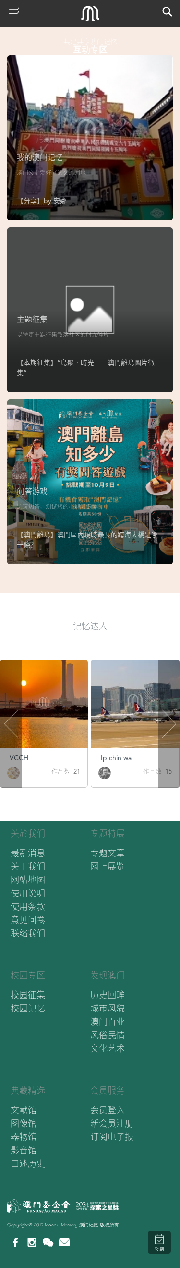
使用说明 (28, 893)
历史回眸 (107, 995)
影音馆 (23, 1150)
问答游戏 (32, 491)
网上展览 (107, 866)
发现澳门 (107, 975)
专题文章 (107, 853)
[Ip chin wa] (104, 772)
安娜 (60, 200)
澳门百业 (107, 1022)
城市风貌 (107, 1008)
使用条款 (28, 907)
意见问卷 (28, 920)
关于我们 (28, 866)
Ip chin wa (116, 758)
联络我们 (28, 933)
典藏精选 (28, 1090)
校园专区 (28, 975)
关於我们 (28, 833)
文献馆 (23, 1110)
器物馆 (23, 1137)
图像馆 (23, 1123)
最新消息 (28, 853)
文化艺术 (107, 1048)
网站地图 (28, 880)
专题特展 (107, 833)
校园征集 (28, 995)
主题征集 (32, 319)
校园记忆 (28, 1008)
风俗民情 (107, 1035)
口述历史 (28, 1164)
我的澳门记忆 (40, 157)
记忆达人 (90, 626)
